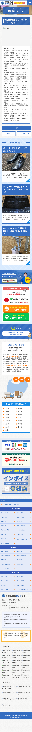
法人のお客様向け (5, 543)
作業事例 (19, 560)
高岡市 (20, 408)
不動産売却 (20, 534)
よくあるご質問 (5, 568)
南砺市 (7, 411)
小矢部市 (7, 421)
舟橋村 (7, 430)
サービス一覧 (4, 513)
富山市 (7, 408)
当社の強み (20, 576)
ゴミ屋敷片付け (21, 530)
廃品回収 (3, 521)
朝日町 (20, 427)
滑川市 (20, 417)
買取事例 (3, 560)
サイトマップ (4, 589)
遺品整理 (3, 534)
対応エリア (4, 576)
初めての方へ (4, 551)
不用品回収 (20, 513)
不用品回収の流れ (5, 564)
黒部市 (7, 417)
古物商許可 (6, 617)
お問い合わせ (20, 585)
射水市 (20, 421)
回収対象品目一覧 (5, 555)
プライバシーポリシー (22, 589)
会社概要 (3, 585)
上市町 (7, 427)
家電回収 (3, 525)
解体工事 (3, 538)
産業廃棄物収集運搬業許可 (10, 614)
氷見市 (20, 411)
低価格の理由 (4, 581)
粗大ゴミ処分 (20, 517)
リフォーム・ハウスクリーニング (22, 538)
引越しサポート (21, 525)
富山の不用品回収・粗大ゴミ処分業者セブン (16, 715)
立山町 (7, 424)
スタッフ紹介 (20, 581)
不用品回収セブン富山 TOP (11, 504)
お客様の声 (20, 564)
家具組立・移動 (5, 530)
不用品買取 (4, 517)
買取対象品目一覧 (21, 555)
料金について (20, 551)
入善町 (20, 424)
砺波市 (7, 414)
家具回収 (19, 521)
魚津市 (20, 414)
